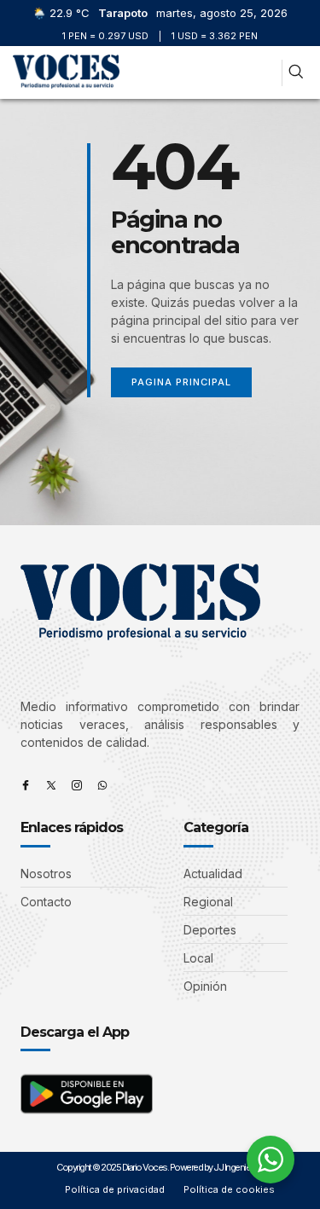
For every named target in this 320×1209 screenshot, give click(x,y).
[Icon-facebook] (25, 785)
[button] (265, 73)
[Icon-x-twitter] (51, 785)
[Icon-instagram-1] (77, 785)
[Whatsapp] (102, 785)
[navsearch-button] (295, 73)
